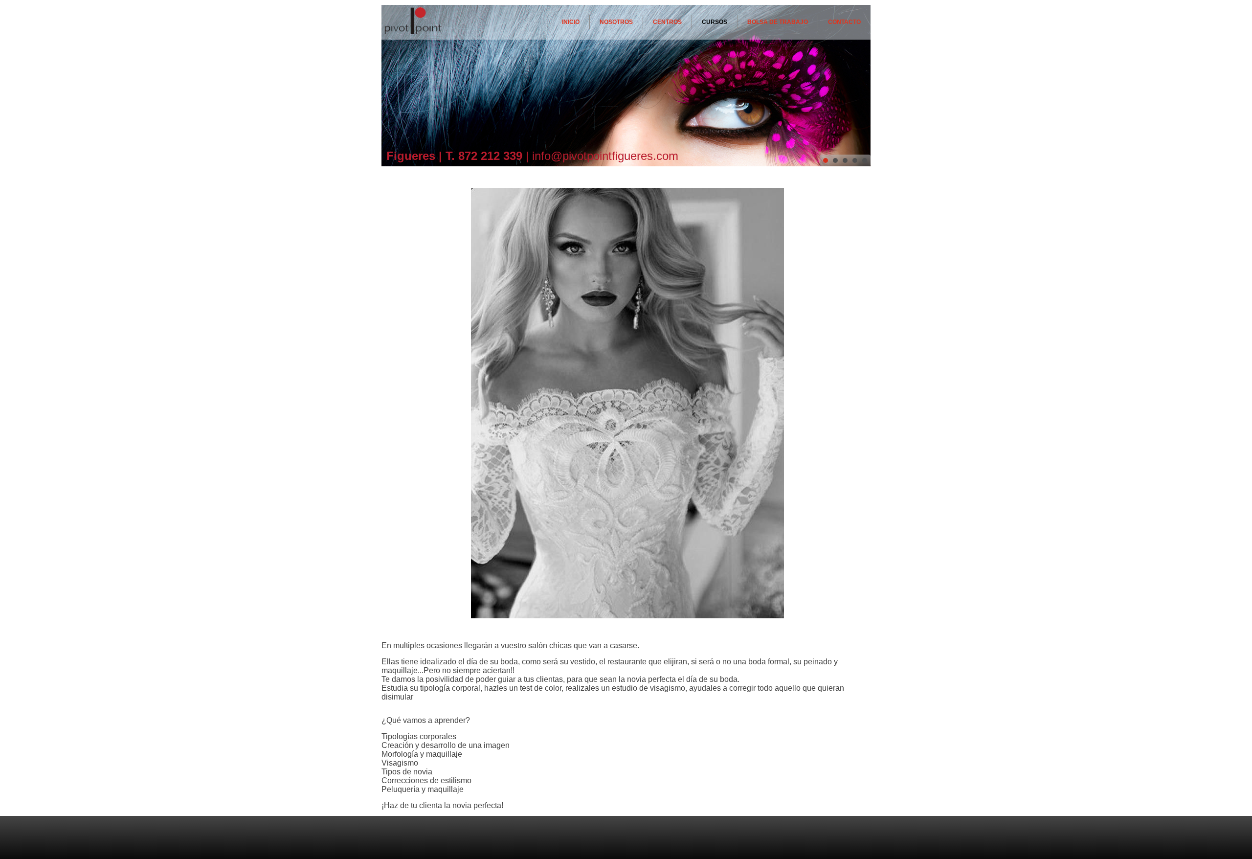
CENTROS (667, 22)
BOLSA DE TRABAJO (777, 22)
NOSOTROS (616, 22)
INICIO (571, 22)
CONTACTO (844, 22)
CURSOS (714, 22)
